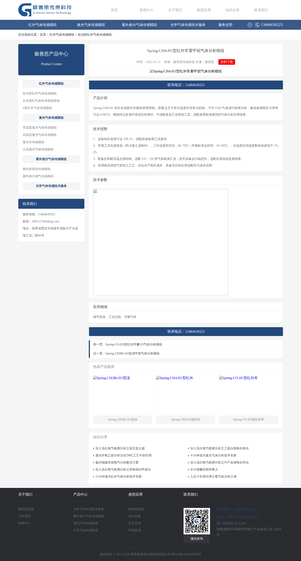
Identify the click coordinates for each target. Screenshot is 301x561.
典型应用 (204, 10)
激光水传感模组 (33, 142)
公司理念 (24, 516)
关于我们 (175, 10)
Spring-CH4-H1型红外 (185, 419)
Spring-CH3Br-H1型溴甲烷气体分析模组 (133, 353)
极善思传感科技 (184, 62)
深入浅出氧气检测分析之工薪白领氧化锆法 (219, 448)
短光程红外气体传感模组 (95, 34)
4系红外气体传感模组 (37, 108)
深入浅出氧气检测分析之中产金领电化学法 (219, 462)
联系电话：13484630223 (185, 85)
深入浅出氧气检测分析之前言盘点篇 (120, 448)
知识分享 (232, 10)
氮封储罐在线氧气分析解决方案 (117, 462)
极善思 (209, 62)
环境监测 (134, 530)
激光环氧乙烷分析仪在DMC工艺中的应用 (123, 455)
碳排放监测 (136, 509)
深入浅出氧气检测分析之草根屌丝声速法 (123, 469)
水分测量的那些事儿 (204, 469)
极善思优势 (26, 509)
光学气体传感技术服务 (188, 25)
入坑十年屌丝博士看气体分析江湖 (213, 476)
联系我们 (261, 10)
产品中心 (80, 494)
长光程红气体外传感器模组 (41, 100)
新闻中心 (146, 10)
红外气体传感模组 (42, 25)
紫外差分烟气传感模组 (38, 176)
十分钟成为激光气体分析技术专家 (213, 455)
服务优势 (225, 25)
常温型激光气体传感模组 (40, 127)
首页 (114, 10)
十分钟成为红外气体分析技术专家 (118, 476)
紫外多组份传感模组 (36, 169)
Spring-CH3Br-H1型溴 (122, 419)
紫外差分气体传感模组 (139, 25)
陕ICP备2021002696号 (186, 554)
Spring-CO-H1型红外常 (248, 419)
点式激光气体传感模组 (38, 149)
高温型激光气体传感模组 (40, 135)
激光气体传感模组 (91, 25)
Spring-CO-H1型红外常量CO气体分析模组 (134, 344)
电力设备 (134, 516)
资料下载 (227, 62)
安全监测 (134, 523)
